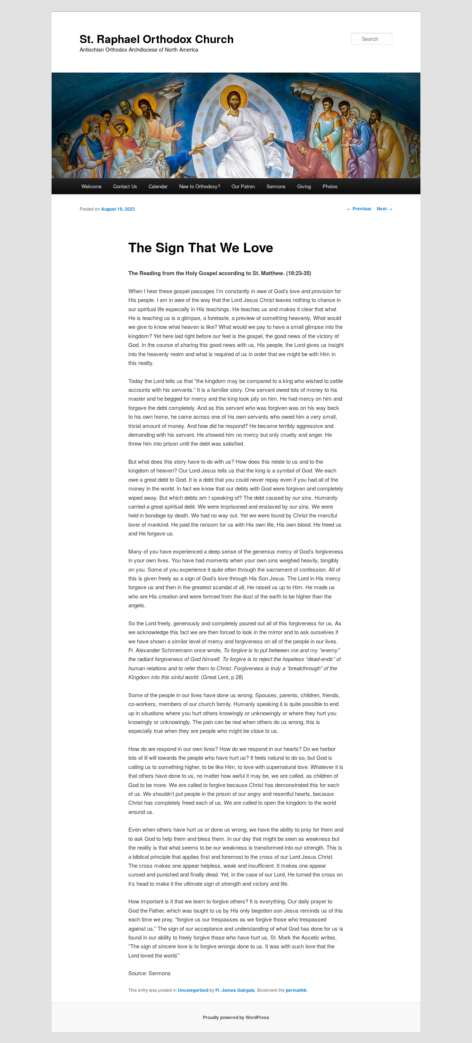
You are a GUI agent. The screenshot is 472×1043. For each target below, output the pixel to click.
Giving (304, 186)
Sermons (276, 186)
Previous (359, 208)
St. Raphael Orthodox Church (157, 38)
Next (384, 208)
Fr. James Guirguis (235, 990)
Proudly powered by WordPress (236, 1017)
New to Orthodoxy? (199, 186)
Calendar (158, 186)
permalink (296, 990)
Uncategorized (193, 990)
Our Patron (243, 186)
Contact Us (125, 186)
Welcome (91, 186)
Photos (330, 186)
